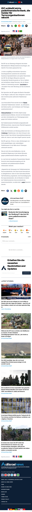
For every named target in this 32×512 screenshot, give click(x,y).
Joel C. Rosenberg (6, 309)
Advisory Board (5, 489)
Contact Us (4, 501)
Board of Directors (6, 486)
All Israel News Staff (6, 21)
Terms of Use (4, 496)
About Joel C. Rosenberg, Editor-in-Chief (12, 479)
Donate (3, 494)
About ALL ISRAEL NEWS (7, 482)
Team (2, 484)
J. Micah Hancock (13, 221)
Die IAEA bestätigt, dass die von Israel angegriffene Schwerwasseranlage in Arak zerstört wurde (13, 362)
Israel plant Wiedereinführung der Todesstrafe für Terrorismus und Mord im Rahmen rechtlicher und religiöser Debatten (15, 417)
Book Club (4, 491)
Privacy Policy (5, 499)
